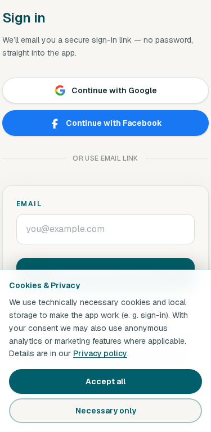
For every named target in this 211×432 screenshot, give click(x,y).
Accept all (105, 381)
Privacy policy (100, 353)
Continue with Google (114, 90)
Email (29, 203)
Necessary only (105, 411)
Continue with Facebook (114, 123)
